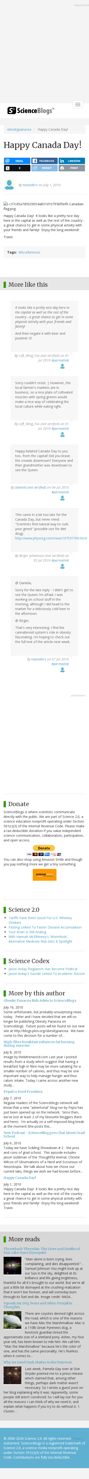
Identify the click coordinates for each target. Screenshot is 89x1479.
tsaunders (30, 185)
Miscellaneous (29, 252)
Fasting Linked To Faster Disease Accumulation (45, 927)
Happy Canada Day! (20, 1178)
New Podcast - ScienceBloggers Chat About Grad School (44, 1134)
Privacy (77, 1438)
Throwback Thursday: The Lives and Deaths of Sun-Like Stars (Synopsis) (42, 1250)
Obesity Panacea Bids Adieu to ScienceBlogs (40, 1000)
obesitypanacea (19, 129)
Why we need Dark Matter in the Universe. (38, 1362)
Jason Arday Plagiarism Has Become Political (43, 969)
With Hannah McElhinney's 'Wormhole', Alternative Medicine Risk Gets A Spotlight (40, 939)
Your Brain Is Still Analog (27, 932)
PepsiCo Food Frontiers (23, 1091)
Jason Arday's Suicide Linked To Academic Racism (47, 973)
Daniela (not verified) (30, 487)
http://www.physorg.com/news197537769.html (51, 538)
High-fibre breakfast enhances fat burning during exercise (39, 1044)
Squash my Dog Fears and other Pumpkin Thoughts (38, 1305)
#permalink (60, 360)
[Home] (31, 112)
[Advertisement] (44, 52)
